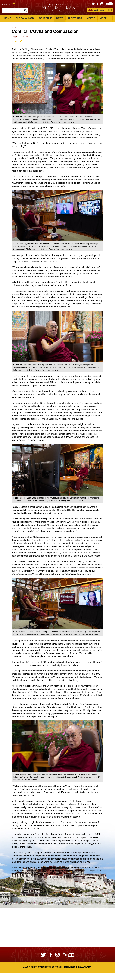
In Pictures (75, 18)
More (103, 18)
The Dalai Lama (25, 18)
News (59, 18)
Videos (91, 18)
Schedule (45, 18)
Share (15, 41)
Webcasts (96, 10)
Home (7, 18)
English (6, 4)
